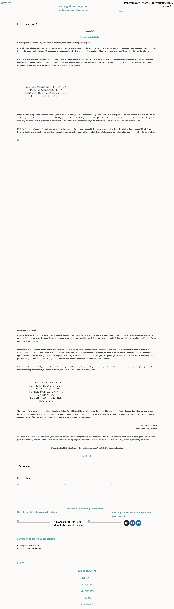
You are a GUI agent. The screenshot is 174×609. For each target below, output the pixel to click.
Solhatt (32, 437)
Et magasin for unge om (73, 6)
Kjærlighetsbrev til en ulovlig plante (37, 511)
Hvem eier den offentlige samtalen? (84, 508)
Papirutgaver (87, 571)
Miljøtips (87, 591)
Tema (87, 597)
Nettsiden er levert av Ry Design (36, 538)
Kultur (97, 37)
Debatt (90, 37)
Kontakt (168, 6)
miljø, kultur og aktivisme (74, 10)
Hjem (20, 562)
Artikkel (83, 37)
